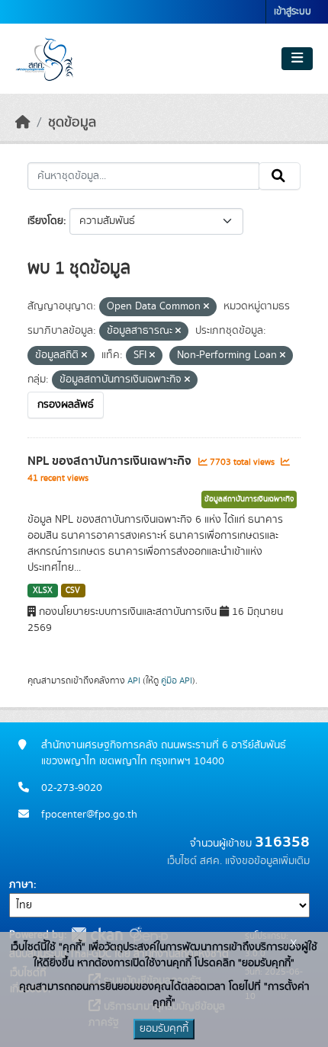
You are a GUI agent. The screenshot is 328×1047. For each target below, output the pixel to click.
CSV (73, 590)
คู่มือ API (176, 680)
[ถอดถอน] (206, 307)
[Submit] (280, 176)
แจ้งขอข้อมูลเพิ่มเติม (267, 861)
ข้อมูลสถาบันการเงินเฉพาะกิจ (249, 499)
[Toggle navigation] (297, 58)
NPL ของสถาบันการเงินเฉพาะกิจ (111, 461)
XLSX (43, 590)
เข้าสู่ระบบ (292, 12)
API (133, 680)
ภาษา (21, 884)
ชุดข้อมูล (72, 123)
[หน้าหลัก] (23, 123)
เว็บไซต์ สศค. (194, 861)
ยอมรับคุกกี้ (164, 1028)
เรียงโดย (45, 221)
